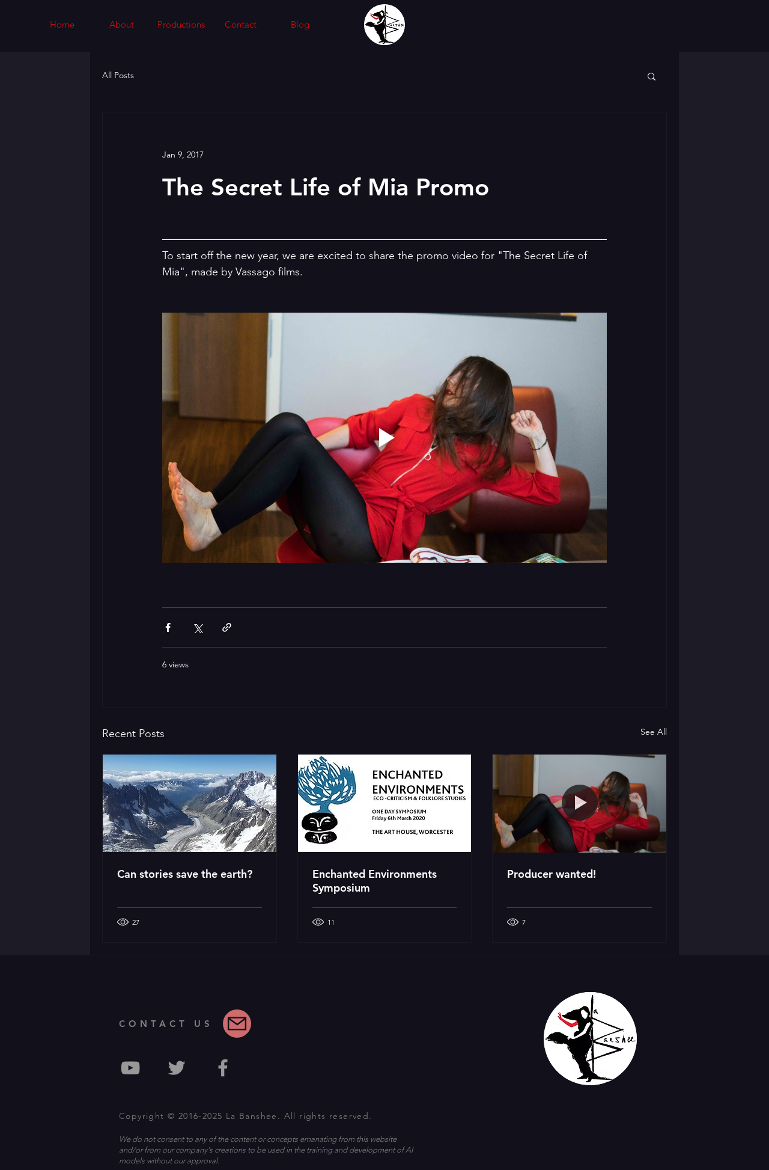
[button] (181, 24)
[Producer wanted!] (579, 803)
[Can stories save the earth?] (189, 803)
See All (653, 731)
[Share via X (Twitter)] (197, 627)
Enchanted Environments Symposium (374, 881)
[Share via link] (227, 627)
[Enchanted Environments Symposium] (385, 803)
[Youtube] (130, 1067)
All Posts (118, 75)
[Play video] (384, 438)
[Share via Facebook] (168, 627)
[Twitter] (176, 1067)
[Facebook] (222, 1067)
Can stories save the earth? (184, 874)
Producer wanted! (551, 874)
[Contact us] (237, 1023)
